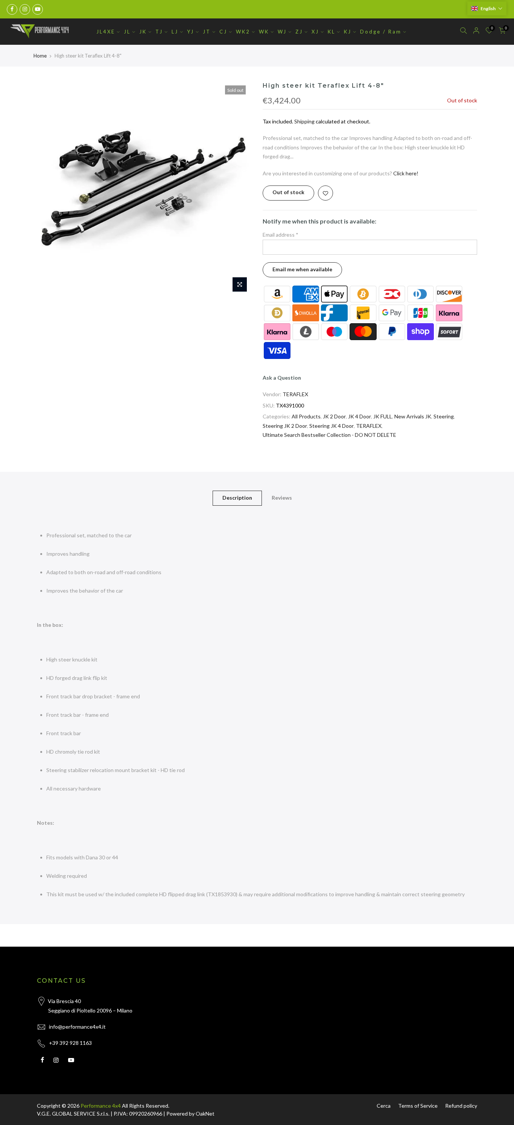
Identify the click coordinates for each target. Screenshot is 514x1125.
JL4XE (105, 32)
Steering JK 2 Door (285, 426)
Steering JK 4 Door (331, 426)
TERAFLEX (295, 394)
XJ (315, 32)
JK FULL (382, 416)
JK (143, 32)
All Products (306, 416)
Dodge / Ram (380, 32)
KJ (347, 32)
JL (127, 32)
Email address (280, 234)
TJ (159, 32)
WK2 (243, 32)
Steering (443, 416)
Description (237, 497)
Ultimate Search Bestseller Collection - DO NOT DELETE (329, 435)
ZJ (299, 32)
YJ (190, 32)
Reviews (282, 497)
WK (264, 32)
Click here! (405, 173)
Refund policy (461, 1105)
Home (40, 56)
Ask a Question (282, 377)
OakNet (205, 1113)
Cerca (384, 1105)
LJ (175, 32)
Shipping (304, 121)
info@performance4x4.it (77, 1026)
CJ (223, 32)
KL (331, 32)
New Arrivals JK (412, 416)
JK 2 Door (334, 416)
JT (207, 32)
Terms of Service (418, 1105)
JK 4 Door (359, 416)
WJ (282, 32)
